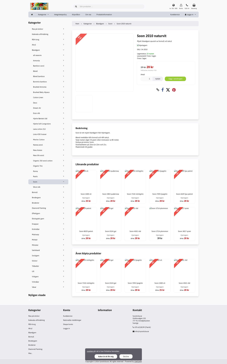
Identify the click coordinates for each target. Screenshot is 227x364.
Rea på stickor (37, 29)
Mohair (34, 240)
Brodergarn (36, 198)
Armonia (36, 61)
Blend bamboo (39, 76)
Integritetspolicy (60, 15)
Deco (35, 103)
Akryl (34, 45)
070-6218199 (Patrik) (143, 327)
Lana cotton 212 (39, 129)
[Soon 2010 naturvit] (32, 300)
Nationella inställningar (72, 320)
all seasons (37, 55)
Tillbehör (35, 266)
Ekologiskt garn (38, 219)
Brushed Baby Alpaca (41, 92)
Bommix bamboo (40, 82)
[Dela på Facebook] (162, 90)
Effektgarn (36, 213)
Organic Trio (38, 166)
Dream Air (37, 108)
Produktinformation (104, 15)
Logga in (189, 15)
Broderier (35, 203)
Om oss (88, 15)
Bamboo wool (38, 66)
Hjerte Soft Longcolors (42, 124)
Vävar (34, 287)
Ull (33, 271)
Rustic (35, 176)
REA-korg (35, 39)
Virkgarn (35, 277)
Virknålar (35, 282)
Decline (126, 356)
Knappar (35, 224)
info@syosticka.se (142, 331)
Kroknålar (35, 229)
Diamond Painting (39, 208)
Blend (35, 71)
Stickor (34, 261)
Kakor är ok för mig (106, 356)
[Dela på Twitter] (168, 90)
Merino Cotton (38, 140)
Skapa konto (68, 324)
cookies (90, 351)
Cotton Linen (38, 97)
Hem (77, 24)
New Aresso (37, 150)
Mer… (30, 353)
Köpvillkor (76, 15)
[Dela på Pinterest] (174, 90)
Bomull (34, 192)
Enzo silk (36, 113)
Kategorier (42, 15)
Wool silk (36, 187)
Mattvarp (35, 234)
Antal (143, 74)
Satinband (36, 250)
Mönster (35, 245)
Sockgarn (35, 256)
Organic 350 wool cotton (42, 161)
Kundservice (175, 15)
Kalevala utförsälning (40, 34)
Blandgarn (36, 50)
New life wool (38, 155)
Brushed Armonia (39, 87)
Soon (35, 182)
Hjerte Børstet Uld (40, 119)
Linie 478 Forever (39, 134)
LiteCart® (138, 361)
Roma (35, 171)
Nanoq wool (38, 145)
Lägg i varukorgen (175, 79)
